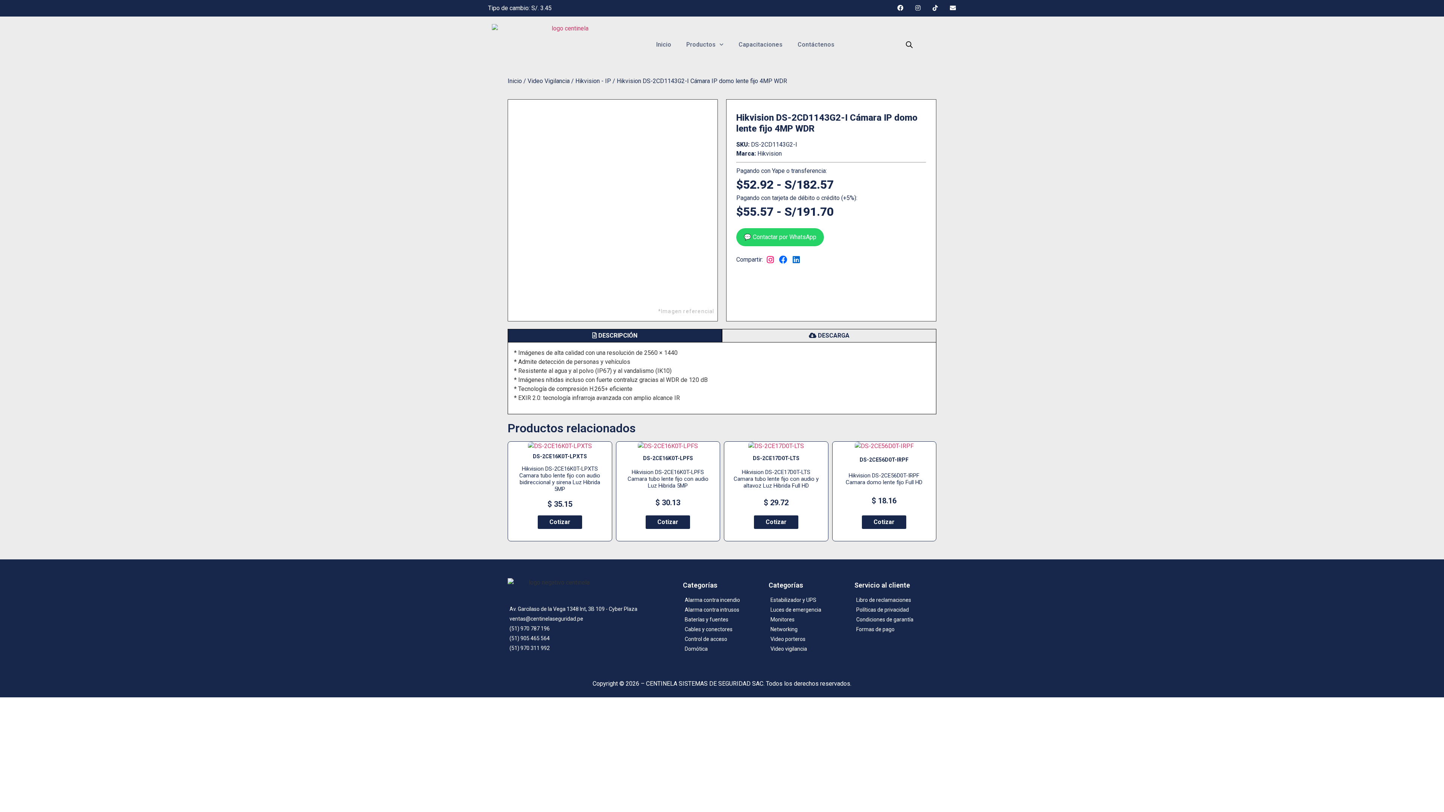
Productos (701, 44)
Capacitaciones (761, 44)
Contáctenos (816, 44)
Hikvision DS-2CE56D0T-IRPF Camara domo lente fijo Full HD (884, 479)
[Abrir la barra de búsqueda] (909, 44)
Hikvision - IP (593, 81)
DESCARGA (832, 335)
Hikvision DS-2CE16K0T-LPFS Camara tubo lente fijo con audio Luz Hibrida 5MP (668, 479)
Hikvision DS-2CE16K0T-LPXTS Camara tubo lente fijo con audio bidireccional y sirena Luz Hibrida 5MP (559, 478)
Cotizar (559, 522)
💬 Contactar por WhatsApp (780, 237)
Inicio (663, 44)
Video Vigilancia (549, 81)
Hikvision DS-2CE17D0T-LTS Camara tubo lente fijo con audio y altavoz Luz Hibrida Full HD (776, 479)
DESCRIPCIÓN (617, 335)
